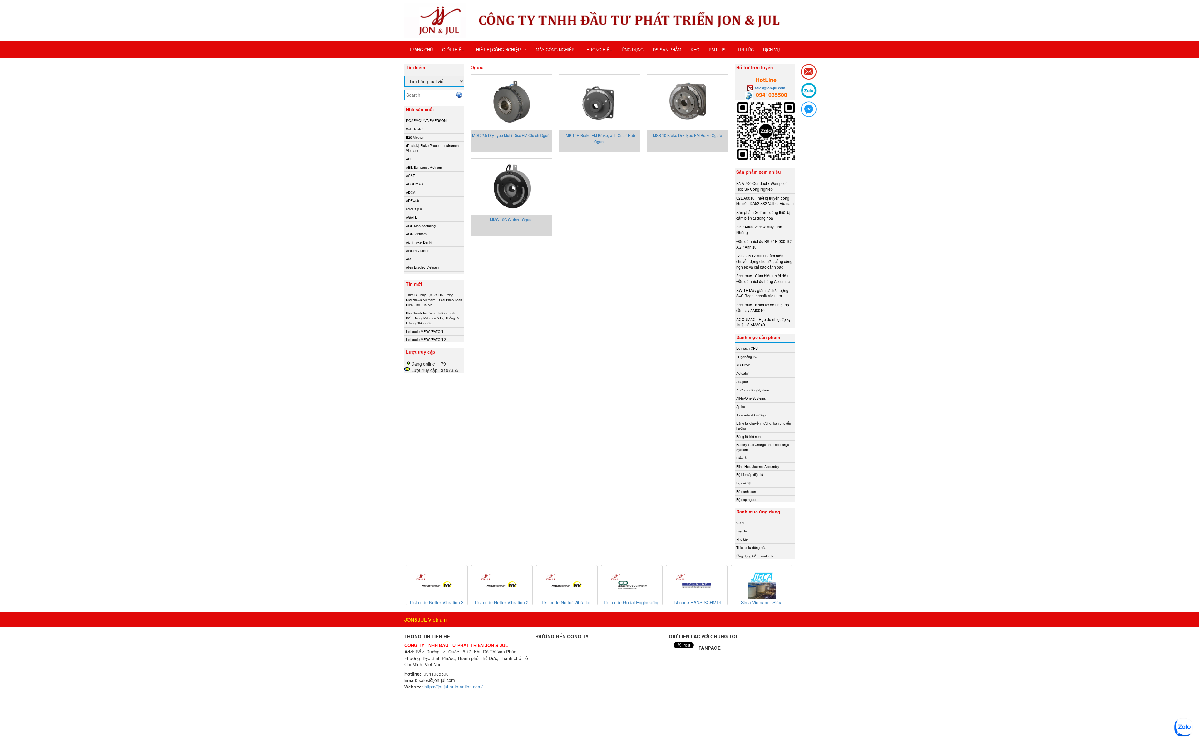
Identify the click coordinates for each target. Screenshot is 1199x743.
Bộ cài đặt (743, 482)
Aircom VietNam (418, 250)
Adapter (742, 381)
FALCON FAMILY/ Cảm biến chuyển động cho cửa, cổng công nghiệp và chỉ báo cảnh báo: (764, 261)
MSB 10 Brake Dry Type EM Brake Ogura (687, 135)
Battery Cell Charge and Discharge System (762, 447)
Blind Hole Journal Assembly (757, 466)
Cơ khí (741, 522)
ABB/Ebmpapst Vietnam (424, 167)
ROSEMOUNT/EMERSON (426, 120)
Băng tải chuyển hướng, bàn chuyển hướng (763, 425)
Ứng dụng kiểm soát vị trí (755, 555)
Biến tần (742, 457)
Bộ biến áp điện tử (749, 474)
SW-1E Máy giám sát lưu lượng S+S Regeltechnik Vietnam (762, 293)
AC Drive (743, 364)
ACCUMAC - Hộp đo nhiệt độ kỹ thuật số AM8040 (763, 322)
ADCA (410, 192)
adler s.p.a (414, 208)
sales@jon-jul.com (770, 87)
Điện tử (741, 530)
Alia (408, 258)
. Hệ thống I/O (746, 356)
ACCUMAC (414, 183)
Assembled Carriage (751, 414)
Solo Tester (414, 128)
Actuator (742, 373)
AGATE (411, 217)
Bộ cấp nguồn (746, 499)
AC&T (410, 175)
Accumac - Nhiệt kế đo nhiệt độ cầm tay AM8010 (762, 307)
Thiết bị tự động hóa (751, 547)
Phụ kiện (742, 539)
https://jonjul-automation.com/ (453, 686)
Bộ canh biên (746, 491)
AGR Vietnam (416, 233)
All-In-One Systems (751, 398)
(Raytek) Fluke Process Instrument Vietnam (433, 148)
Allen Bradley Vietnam (422, 267)
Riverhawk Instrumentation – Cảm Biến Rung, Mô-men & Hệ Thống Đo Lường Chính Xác (433, 317)
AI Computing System (752, 389)
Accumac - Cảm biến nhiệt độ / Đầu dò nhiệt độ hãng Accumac (763, 278)
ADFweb (412, 200)
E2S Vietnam (415, 137)
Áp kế (740, 406)
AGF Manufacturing (421, 225)
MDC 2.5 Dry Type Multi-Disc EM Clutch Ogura (511, 135)
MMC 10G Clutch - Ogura (511, 219)
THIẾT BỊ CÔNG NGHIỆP (497, 49)
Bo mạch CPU (747, 348)
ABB (409, 158)
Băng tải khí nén (748, 436)
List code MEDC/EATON (424, 331)
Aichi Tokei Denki (419, 242)
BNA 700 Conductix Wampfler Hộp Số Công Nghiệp (761, 186)
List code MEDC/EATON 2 (426, 339)
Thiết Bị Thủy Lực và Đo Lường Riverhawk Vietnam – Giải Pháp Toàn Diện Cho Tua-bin (434, 299)
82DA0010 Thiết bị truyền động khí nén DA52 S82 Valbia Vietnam (765, 200)
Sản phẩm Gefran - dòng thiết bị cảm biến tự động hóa (763, 215)
